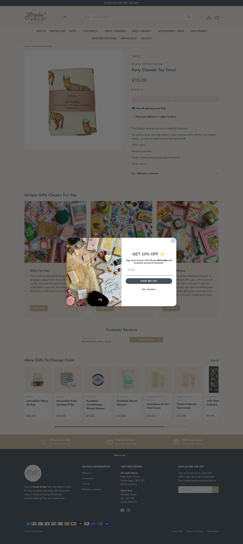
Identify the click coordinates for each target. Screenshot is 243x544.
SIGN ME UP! (149, 281)
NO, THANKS (149, 289)
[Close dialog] (173, 241)
